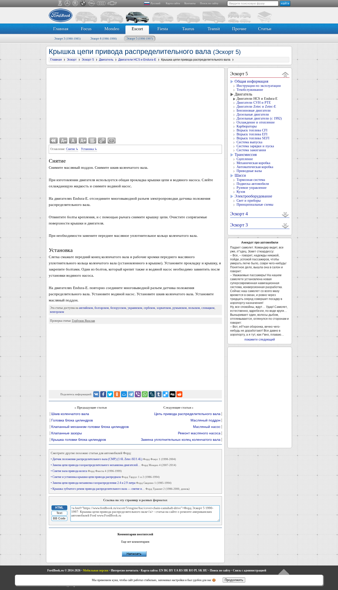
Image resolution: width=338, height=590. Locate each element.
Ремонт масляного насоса (199, 433)
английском (86, 308)
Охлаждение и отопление (256, 122)
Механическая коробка (253, 163)
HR (186, 570)
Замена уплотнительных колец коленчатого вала (180, 440)
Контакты (189, 3)
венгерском (57, 312)
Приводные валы (249, 171)
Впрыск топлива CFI (252, 130)
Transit (214, 28)
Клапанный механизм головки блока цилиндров (90, 427)
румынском (179, 308)
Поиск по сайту (209, 3)
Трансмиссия (246, 154)
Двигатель (243, 94)
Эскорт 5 (139, 38)
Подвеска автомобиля (253, 184)
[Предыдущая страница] (53, 140)
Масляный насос (206, 427)
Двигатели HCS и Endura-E (257, 98)
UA (176, 570)
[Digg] (172, 394)
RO (191, 570)
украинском (135, 308)
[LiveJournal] (152, 394)
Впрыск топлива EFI (252, 134)
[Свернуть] (285, 74)
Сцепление (245, 159)
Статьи (264, 28)
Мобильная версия (95, 570)
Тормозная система (251, 180)
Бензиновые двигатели (254, 110)
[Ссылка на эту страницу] (102, 140)
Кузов (241, 192)
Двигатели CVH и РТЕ (254, 102)
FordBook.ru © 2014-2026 (63, 570)
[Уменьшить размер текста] (63, 140)
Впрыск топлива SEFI (253, 138)
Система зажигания (251, 150)
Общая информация (251, 81)
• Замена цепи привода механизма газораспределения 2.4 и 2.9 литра (111, 483)
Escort (137, 28)
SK (200, 570)
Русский (155, 3)
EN (161, 570)
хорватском (164, 308)
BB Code (59, 518)
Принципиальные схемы (255, 204)
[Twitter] (110, 394)
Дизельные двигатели (253, 114)
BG (166, 570)
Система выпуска (249, 142)
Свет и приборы (249, 200)
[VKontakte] (96, 394)
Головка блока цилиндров (72, 420)
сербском (149, 308)
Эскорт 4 (103, 38)
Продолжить (234, 580)
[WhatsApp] (145, 394)
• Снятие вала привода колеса (86, 471)
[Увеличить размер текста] (82, 140)
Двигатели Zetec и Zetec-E (256, 106)
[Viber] (138, 394)
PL (195, 570)
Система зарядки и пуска (255, 146)
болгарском (102, 308)
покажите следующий (259, 339)
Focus (86, 28)
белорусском (118, 308)
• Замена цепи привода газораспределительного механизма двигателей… (113, 465)
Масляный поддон (205, 420)
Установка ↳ (89, 149)
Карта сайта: (149, 570)
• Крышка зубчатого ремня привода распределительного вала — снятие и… (120, 489)
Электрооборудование (253, 196)
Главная (60, 28)
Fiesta (162, 28)
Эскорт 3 (67, 38)
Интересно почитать (124, 570)
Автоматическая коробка (255, 167)
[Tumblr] (159, 394)
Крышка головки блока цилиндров (78, 440)
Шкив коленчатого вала (70, 414)
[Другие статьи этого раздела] (92, 140)
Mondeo (111, 28)
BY (171, 570)
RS (181, 570)
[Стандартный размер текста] (73, 140)
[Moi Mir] (124, 394)
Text (59, 513)
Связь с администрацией (249, 570)
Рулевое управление (251, 188)
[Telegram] (131, 394)
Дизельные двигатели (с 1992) (259, 118)
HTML (59, 507)
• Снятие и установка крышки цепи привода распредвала (105, 477)
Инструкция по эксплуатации (259, 86)
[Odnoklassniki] (117, 394)
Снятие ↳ (72, 149)
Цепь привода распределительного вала (187, 414)
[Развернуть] (285, 214)
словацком (208, 308)
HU (205, 570)
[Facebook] (103, 394)
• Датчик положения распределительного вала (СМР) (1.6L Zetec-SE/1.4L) (113, 459)
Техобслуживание (250, 90)
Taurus (188, 28)
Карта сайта (173, 3)
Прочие (239, 28)
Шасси (240, 175)
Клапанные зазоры (66, 433)
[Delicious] (166, 394)
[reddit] (179, 394)
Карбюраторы (247, 126)
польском (194, 308)
